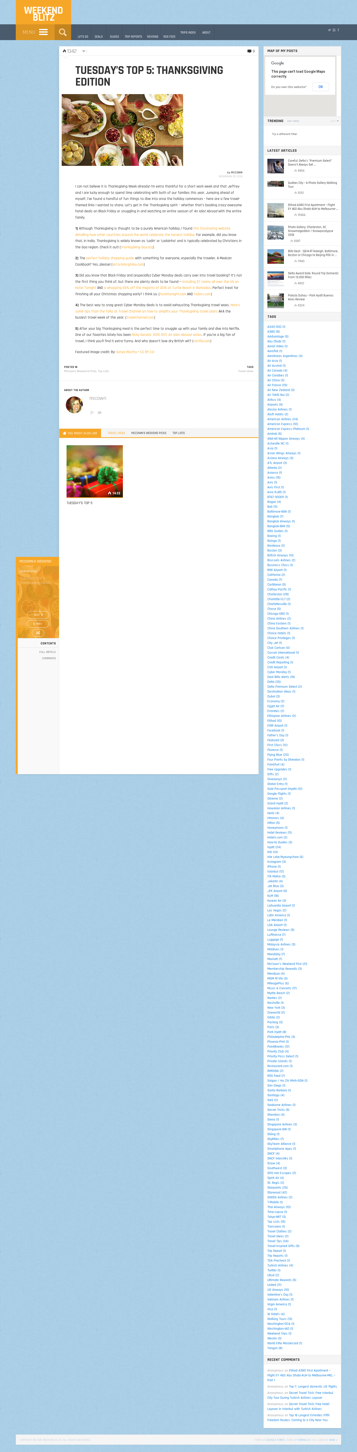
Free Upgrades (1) (279, 769)
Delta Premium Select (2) (284, 687)
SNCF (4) (273, 1153)
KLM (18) (273, 896)
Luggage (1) (275, 939)
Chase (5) (274, 609)
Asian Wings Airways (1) (283, 453)
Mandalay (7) (276, 954)
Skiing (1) (273, 1134)
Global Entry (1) (277, 784)
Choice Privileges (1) (281, 638)
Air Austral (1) (276, 366)
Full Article (47, 652)
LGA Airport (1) (277, 925)
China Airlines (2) (279, 618)
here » (333, 1440)
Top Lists (103, 371)
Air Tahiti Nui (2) (278, 395)
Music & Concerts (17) (282, 988)
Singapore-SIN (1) (279, 1129)
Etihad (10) (274, 721)
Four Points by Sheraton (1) (285, 759)
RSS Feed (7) (276, 1076)
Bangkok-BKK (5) (278, 526)
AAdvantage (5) (278, 336)
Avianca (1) (274, 473)
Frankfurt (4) (275, 764)
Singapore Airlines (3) (282, 1124)
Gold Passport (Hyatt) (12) (284, 789)
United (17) (274, 1285)
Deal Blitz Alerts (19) (281, 677)
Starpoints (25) (277, 1187)
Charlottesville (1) (279, 604)
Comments (49, 658)
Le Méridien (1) (277, 920)
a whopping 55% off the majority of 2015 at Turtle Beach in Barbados (157, 287)
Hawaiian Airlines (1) (281, 808)
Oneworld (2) (276, 1012)
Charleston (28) (278, 594)
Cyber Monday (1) (279, 672)
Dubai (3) (273, 696)
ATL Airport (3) (277, 463)
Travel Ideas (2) (278, 1236)
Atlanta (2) (274, 468)
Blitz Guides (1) (277, 531)
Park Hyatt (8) (276, 1032)
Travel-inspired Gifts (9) (283, 1246)
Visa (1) (272, 1309)
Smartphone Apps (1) (281, 1149)
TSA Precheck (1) (278, 1260)
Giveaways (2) (277, 779)
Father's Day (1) (277, 735)
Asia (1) (272, 448)
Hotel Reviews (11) (279, 832)
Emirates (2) (275, 711)
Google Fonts (276, 1440)
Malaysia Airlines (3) (281, 944)
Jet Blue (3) (275, 886)
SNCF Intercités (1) (279, 1158)
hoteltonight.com (173, 294)
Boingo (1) (274, 541)
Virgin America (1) (279, 1304)
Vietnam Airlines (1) (280, 1299)
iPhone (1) (274, 866)
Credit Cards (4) (278, 657)
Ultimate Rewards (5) (281, 1280)
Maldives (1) (275, 949)
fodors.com (202, 294)
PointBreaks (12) (278, 1046)
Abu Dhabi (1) (276, 341)
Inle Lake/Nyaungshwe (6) (285, 857)
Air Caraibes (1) (277, 375)
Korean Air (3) (276, 901)
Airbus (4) (274, 400)
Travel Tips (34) (278, 1241)
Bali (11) (272, 507)
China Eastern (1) (278, 623)
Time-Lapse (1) (277, 1212)
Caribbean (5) (276, 584)
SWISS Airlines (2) (279, 1197)
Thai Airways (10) (279, 1207)
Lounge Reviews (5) (280, 930)
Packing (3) (275, 1022)
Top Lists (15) (276, 1222)
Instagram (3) (276, 862)
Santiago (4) (275, 1095)
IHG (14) (272, 852)
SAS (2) (272, 1100)
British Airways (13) (280, 555)
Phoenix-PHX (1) (278, 1042)
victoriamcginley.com (128, 264)
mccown (236, 172)
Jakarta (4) (275, 881)
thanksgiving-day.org (137, 247)
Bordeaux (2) (276, 545)
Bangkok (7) (275, 516)
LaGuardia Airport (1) (281, 905)
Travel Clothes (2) (279, 1231)
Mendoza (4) (276, 973)
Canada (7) (274, 580)
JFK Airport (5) (277, 891)
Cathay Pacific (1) (279, 589)
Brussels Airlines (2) (281, 560)
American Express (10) (282, 424)
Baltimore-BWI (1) (279, 511)
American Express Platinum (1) (288, 429)
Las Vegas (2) (276, 910)
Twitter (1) (273, 1270)
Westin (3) (274, 1338)
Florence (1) (275, 750)
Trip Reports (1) (277, 1256)
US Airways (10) (278, 1290)
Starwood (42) (277, 1192)
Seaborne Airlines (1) (281, 1105)
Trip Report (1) (276, 1251)
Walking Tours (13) (279, 1319)
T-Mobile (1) (275, 1202)
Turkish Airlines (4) (280, 1265)
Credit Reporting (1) (280, 662)
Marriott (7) (274, 959)
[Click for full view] (122, 130)
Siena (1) (273, 1119)
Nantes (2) (274, 998)
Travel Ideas (246, 371)
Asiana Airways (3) (280, 458)
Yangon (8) (274, 1348)
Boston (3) (274, 550)
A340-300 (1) (276, 327)
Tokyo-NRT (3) (276, 1217)
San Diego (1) (276, 1085)
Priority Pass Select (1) (282, 1056)
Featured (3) (275, 740)
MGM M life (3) (277, 978)
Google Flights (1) (279, 794)
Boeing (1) (274, 536)
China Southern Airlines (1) (285, 628)
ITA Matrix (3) (276, 876)
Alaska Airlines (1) (279, 409)
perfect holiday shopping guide (110, 258)
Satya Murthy (126, 352)
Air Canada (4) (277, 370)
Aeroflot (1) (274, 351)
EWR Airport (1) (277, 725)
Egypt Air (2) (275, 706)
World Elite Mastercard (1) (284, 1343)
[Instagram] (334, 30)
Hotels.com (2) (277, 837)
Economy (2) (275, 701)
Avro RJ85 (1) (276, 492)
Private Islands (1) (279, 1061)
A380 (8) (273, 332)
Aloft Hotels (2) (277, 414)
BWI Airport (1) (277, 570)
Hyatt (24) (274, 847)
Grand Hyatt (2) (277, 803)
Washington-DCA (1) (280, 1324)
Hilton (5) (273, 823)
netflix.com (202, 341)
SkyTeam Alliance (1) (281, 1144)
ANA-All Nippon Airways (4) (286, 438)
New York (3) (276, 1008)
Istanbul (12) (275, 871)
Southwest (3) (277, 1168)
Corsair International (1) (283, 652)
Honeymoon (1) (277, 828)
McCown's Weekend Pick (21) (287, 964)
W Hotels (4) (276, 1314)
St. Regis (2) (275, 1183)
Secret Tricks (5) (278, 1110)
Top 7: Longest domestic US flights (313, 1386)
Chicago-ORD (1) (278, 614)
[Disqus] (158, 579)
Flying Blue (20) (278, 755)
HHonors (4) (275, 818)
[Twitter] (329, 30)
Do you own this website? (288, 87)
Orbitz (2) (273, 1017)
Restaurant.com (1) (280, 1066)
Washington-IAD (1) (280, 1329)
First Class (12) (277, 745)
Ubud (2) (273, 1275)
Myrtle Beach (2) (278, 993)
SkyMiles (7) (275, 1139)
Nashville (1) (275, 1003)
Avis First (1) (275, 487)
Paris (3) (273, 1027)
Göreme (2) (275, 798)
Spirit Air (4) (275, 1178)
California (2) (276, 575)
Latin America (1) (278, 915)
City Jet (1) (274, 643)
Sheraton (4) (276, 1115)
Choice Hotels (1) (278, 633)
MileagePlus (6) (278, 983)
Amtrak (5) (274, 434)
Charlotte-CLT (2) (278, 599)
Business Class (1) (280, 565)
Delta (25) (274, 682)
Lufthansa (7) (276, 935)
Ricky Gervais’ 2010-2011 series (167, 334)
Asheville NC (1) (278, 443)
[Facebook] (338, 30)
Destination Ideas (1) (281, 691)
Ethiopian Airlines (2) (281, 716)
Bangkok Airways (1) (281, 521)
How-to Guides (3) (279, 842)
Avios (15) (273, 477)
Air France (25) (277, 385)
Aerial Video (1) (277, 346)
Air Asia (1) (274, 361)
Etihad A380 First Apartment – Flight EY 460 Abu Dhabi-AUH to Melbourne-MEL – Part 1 (301, 1375)
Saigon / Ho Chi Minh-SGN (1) (287, 1080)
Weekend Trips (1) (279, 1333)
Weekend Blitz (43, 14)
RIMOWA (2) (275, 1071)
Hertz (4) (273, 813)
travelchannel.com (140, 317)
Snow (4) (273, 1163)
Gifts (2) (273, 774)
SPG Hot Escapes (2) (281, 1173)
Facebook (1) (275, 730)
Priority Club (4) (278, 1051)
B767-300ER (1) (277, 497)
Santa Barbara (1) (279, 1090)
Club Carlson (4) (278, 648)
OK (320, 87)
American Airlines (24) (282, 419)
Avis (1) (272, 482)
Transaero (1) (276, 1226)
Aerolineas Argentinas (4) (285, 356)
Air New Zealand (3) (281, 390)
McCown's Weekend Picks (80, 371)
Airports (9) (275, 404)
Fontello (304, 1440)
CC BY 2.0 (147, 352)
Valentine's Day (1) (279, 1294)
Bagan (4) (274, 502)
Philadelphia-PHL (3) (281, 1037)
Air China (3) (275, 380)
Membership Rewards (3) (284, 969)
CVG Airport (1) (277, 667)
